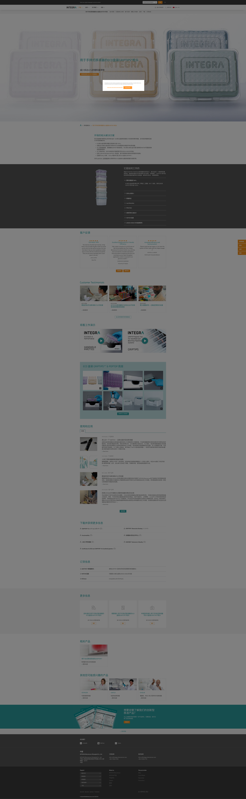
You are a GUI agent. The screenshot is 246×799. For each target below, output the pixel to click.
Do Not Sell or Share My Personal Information (115, 87)
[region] (123, 85)
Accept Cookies (127, 87)
